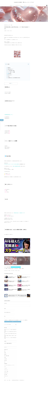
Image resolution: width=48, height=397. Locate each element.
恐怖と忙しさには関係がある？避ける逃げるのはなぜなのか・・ (13, 289)
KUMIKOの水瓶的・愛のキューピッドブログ (24, 2)
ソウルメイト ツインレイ (10, 268)
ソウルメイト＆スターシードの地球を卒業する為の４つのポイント (26, 289)
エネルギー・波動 (6, 371)
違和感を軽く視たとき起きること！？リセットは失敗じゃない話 (13, 281)
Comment (5, 303)
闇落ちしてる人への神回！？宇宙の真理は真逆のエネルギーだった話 (26, 285)
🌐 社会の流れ (9, 73)
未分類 (5, 357)
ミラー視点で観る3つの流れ (11, 70)
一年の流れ (20, 268)
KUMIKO (9, 270)
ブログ (5, 366)
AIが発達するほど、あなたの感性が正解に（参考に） (14, 77)
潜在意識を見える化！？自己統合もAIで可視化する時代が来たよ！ (13, 285)
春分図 (22, 268)
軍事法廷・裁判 (5, 349)
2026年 (6, 268)
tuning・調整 (5, 374)
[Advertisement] (17, 108)
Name (5, 308)
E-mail (5, 312)
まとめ (8, 76)
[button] (28, 64)
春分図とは (9, 67)
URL (4, 316)
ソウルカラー (5, 368)
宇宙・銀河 (5, 360)
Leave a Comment (12, 270)
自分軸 (5, 352)
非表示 (11, 83)
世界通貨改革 (5, 363)
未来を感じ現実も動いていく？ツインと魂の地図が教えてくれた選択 (13, 277)
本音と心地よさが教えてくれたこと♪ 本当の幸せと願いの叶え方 (26, 277)
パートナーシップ (16, 268)
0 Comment (16, 270)
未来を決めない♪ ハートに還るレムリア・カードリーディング (25, 281)
